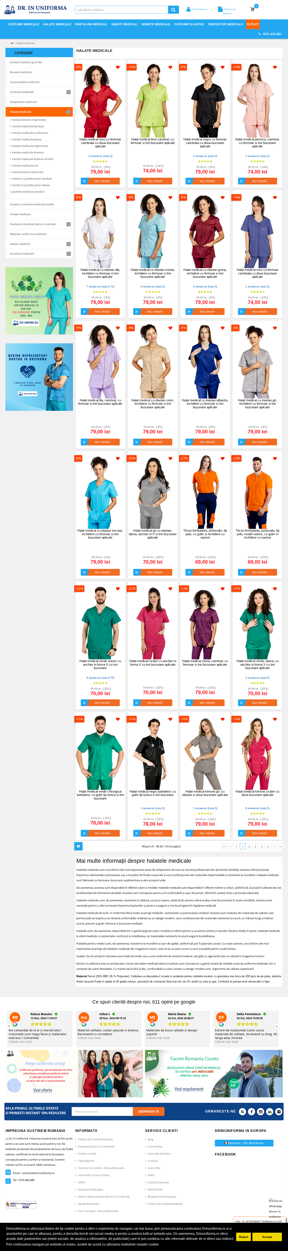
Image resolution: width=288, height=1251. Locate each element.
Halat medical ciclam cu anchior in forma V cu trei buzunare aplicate (152, 662)
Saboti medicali (20, 244)
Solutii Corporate (158, 1182)
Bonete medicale (21, 72)
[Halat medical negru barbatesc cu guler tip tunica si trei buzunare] (153, 752)
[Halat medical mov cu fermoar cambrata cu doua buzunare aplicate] (257, 230)
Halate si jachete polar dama (31, 185)
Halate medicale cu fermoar (30, 133)
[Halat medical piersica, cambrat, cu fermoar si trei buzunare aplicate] (257, 100)
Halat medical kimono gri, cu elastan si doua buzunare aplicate (205, 793)
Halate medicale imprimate (30, 146)
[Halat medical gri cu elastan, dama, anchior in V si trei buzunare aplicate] (153, 491)
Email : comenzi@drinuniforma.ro (34, 1173)
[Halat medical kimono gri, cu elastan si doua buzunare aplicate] (205, 752)
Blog (150, 1139)
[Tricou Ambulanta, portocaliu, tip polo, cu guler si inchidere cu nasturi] (205, 491)
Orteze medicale (20, 214)
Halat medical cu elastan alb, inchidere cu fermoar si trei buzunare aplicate (100, 273)
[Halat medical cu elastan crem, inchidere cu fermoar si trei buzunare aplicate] (153, 361)
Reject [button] (243, 1237)
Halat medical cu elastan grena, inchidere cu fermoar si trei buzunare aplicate (205, 273)
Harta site (154, 1168)
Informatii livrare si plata (93, 1175)
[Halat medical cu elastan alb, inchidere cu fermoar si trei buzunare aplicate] (100, 230)
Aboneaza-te (148, 1111)
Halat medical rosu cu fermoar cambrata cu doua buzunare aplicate (100, 142)
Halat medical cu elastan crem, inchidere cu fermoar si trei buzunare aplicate (152, 403)
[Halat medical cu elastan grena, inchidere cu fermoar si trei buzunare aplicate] (205, 230)
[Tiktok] (278, 1111)
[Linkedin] (269, 1111)
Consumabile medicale (24, 82)
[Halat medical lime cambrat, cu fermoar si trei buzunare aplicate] (153, 100)
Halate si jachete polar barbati (32, 178)
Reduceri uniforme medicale (28, 234)
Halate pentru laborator (28, 172)
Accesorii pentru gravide (26, 62)
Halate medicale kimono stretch (33, 159)
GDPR (81, 1182)
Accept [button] (267, 1237)
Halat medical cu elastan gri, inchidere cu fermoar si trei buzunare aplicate (257, 403)
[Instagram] (260, 1111)
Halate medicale (25, 43)
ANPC (151, 1175)
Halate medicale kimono (28, 152)
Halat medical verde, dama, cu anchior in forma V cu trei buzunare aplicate (258, 664)
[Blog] (242, 1111)
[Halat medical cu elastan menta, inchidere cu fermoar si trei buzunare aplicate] (153, 230)
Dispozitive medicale (23, 102)
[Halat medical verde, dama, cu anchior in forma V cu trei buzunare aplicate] (257, 622)
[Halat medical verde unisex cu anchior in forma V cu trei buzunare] (100, 622)
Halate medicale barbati (28, 126)
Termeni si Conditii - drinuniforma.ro (101, 1168)
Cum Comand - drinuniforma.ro (98, 1211)
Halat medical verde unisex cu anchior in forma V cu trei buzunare (100, 664)
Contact (153, 1161)
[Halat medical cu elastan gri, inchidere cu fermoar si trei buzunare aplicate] (257, 361)
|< (223, 846)
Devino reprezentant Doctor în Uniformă (103, 1197)
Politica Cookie (87, 1154)
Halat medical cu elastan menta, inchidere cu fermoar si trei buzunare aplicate (153, 273)
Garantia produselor (90, 1189)
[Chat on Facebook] (277, 1208)
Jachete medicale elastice (28, 191)
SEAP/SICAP (155, 1189)
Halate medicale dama (27, 139)
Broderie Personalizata (162, 1197)
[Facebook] (251, 1111)
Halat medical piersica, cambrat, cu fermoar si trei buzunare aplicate (257, 142)
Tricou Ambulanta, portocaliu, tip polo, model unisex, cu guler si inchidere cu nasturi (257, 534)
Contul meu (155, 1146)
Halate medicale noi (25, 165)
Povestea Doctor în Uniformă (96, 1146)
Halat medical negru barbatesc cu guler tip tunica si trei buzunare (153, 793)
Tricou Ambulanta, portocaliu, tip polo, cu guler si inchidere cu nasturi (205, 534)
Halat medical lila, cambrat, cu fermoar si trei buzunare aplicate (100, 402)
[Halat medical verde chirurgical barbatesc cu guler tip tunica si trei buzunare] (100, 752)
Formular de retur (159, 1154)
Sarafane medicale (22, 253)
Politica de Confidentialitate (95, 1139)
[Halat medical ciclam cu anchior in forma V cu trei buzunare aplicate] (153, 622)
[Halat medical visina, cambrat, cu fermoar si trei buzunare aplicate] (205, 622)
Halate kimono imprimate (29, 120)
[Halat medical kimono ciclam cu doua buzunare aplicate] (257, 752)
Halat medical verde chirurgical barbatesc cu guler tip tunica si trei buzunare (100, 795)
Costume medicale (22, 92)
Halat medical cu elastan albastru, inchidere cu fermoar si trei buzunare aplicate (205, 403)
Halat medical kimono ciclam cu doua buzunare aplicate (257, 793)
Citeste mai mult (20, 1042)
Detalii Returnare (88, 1204)
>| (280, 846)
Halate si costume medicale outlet (32, 204)
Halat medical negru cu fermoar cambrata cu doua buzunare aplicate (205, 142)
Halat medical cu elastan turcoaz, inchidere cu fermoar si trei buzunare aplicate (100, 534)
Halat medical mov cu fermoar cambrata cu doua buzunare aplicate (257, 273)
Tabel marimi (86, 1161)
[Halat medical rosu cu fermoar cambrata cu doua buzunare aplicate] (100, 100)
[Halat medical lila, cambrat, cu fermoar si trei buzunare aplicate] (100, 361)
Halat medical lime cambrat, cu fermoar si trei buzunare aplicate (153, 141)
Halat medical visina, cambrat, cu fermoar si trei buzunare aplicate (205, 662)
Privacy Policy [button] (171, 1244)
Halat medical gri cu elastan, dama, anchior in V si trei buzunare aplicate (152, 534)
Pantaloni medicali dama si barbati (33, 224)
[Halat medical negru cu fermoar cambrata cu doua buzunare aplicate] (205, 100)
